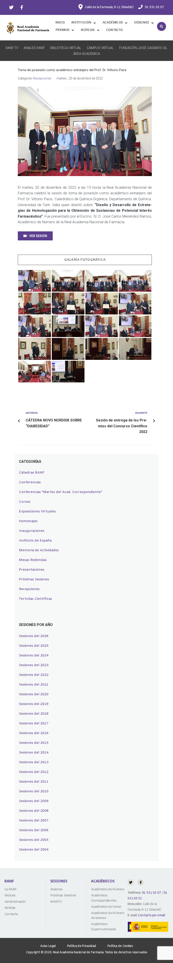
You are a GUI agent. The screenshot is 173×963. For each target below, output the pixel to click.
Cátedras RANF (31, 472)
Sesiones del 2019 (33, 704)
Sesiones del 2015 (33, 743)
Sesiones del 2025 (33, 646)
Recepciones (42, 78)
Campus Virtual (100, 48)
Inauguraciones (31, 531)
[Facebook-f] (21, 7)
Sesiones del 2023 (33, 665)
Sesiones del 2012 (33, 772)
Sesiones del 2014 (33, 752)
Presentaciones (31, 570)
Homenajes (28, 521)
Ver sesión (38, 236)
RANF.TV (12, 48)
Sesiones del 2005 (33, 840)
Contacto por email (151, 915)
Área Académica (86, 54)
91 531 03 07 (151, 893)
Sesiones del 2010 (33, 791)
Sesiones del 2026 (33, 636)
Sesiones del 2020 (33, 694)
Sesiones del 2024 (33, 655)
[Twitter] (11, 7)
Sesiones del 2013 (33, 762)
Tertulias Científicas (35, 599)
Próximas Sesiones (34, 579)
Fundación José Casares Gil (143, 48)
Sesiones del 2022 (33, 675)
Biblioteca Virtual (65, 48)
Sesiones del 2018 (33, 714)
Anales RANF (34, 48)
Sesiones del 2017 (33, 723)
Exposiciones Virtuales (37, 511)
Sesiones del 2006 (33, 830)
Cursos (24, 502)
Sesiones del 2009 (33, 801)
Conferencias (30, 482)
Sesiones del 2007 (33, 820)
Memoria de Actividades (39, 550)
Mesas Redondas (33, 560)
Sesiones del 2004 (33, 849)
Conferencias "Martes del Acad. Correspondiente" (60, 492)
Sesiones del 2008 (33, 811)
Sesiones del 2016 (33, 733)
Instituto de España (35, 540)
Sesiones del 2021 (33, 684)
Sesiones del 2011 (33, 781)
